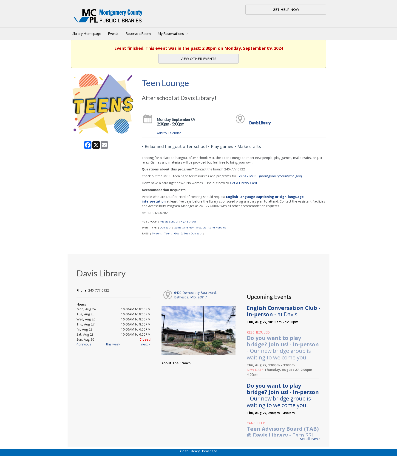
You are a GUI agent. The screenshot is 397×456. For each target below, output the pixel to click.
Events (113, 33)
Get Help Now (286, 9)
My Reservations (171, 33)
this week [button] (113, 344)
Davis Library (260, 123)
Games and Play (184, 227)
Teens (168, 233)
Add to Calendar (169, 133)
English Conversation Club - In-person (283, 311)
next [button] (145, 344)
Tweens (157, 233)
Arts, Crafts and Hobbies (211, 227)
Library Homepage (86, 33)
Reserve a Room (138, 33)
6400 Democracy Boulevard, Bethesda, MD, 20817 (195, 294)
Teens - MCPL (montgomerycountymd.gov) (269, 176)
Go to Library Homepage (198, 451)
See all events (310, 439)
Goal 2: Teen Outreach (188, 233)
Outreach (165, 227)
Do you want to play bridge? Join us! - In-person (283, 347)
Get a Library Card (243, 183)
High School (188, 221)
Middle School (169, 221)
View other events (198, 58)
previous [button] (84, 344)
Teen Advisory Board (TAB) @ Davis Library (283, 435)
